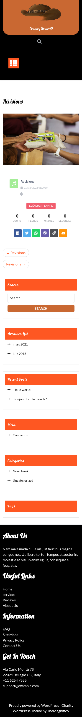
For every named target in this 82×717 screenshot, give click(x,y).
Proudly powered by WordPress (34, 705)
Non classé (20, 471)
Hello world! (22, 390)
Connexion (20, 435)
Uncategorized (23, 480)
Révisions (18, 252)
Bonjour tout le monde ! (30, 399)
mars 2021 (20, 344)
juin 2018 (19, 354)
